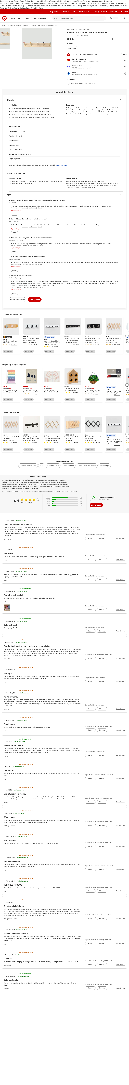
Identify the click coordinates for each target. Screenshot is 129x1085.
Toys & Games (77, 3)
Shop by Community (28, 6)
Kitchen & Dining (77, 1)
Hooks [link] (41, 465)
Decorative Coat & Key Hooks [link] (28, 465)
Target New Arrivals (7, 1)
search (104, 19)
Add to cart (72, 48)
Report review (120, 538)
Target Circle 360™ (84, 12)
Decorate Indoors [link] (104, 465)
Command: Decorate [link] (68, 465)
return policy (75, 187)
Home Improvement (14, 25)
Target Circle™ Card (69, 12)
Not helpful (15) (34, 287)
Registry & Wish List (100, 12)
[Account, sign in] (114, 18)
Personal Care (21, 3)
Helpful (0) (25, 208)
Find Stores (39, 8)
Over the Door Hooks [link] (53, 465)
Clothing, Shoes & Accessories (49, 1)
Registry (17, 8)
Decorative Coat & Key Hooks (47, 25)
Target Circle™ (54, 12)
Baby (9, 3)
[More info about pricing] (113, 39)
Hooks (34, 25)
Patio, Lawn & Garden (91, 1)
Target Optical (40, 6)
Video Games (100, 3)
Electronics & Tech (89, 3)
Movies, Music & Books (113, 3)
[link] (73, 35)
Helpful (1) (25, 264)
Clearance (53, 6)
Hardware (26, 25)
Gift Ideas (9, 6)
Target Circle (30, 8)
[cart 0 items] (125, 18)
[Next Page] (127, 335)
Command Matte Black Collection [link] (87, 465)
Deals (47, 6)
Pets (41, 3)
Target (4, 25)
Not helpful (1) (34, 245)
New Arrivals (61, 6)
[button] (73, 35)
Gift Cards (17, 6)
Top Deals (85, 6)
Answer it (14, 214)
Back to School (19, 1)
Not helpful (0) (33, 208)
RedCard (23, 8)
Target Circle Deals (96, 6)
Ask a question (34, 300)
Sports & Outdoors (33, 3)
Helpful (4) (26, 245)
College (28, 1)
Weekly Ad (106, 6)
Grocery (101, 1)
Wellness (51, 3)
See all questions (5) (17, 300)
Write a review (96, 505)
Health (45, 3)
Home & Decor (65, 1)
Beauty (13, 3)
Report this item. (61, 165)
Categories (15, 18)
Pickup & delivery (40, 18)
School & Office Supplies (63, 3)
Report (40, 208)
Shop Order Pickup (117, 6)
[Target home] (4, 18)
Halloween (34, 1)
